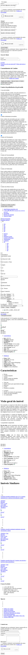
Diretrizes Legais (8, 236)
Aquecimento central (6, 256)
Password (3, 59)
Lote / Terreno (4, 288)
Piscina (2, 270)
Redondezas (4, 298)
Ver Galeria (3, 314)
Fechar (2, 307)
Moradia (3, 279)
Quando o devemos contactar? (8, 33)
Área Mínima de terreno (6, 305)
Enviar (2, 21)
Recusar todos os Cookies (18, 81)
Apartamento (4, 282)
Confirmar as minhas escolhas (8, 204)
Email (2, 58)
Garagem (3, 265)
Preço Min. (3, 294)
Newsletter (6, 213)
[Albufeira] (14, 304)
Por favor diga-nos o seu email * (8, 5)
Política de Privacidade (9, 611)
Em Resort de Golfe (5, 259)
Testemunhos (7, 239)
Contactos (6, 240)
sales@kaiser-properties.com (11, 209)
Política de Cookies (14, 78)
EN (4, 224)
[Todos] (14, 300)
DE (4, 227)
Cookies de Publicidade (6, 168)
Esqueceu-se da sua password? (8, 64)
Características (4, 254)
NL (4, 229)
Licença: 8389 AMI (8, 617)
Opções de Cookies (5, 81)
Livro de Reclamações (9, 614)
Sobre (5, 235)
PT (4, 225)
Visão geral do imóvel (6, 315)
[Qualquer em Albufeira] (14, 303)
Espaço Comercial (5, 291)
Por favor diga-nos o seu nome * (9, 27)
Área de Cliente (7, 216)
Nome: (2, 3)
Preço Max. (3, 295)
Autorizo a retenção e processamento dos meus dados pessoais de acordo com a (13, 11)
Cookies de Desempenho (7, 137)
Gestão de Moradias (9, 238)
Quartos (3, 297)
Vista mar (3, 273)
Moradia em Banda (5, 285)
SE (4, 231)
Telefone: (3, 633)
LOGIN (3, 62)
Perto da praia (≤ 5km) (6, 262)
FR (4, 228)
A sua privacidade (5, 90)
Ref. (2, 276)
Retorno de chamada (9, 214)
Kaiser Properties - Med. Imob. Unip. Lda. (14, 615)
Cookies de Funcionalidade (7, 155)
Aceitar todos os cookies (6, 82)
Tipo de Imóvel (4, 278)
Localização (4, 304)
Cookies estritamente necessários (9, 116)
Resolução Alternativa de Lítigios (12, 613)
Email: (2, 635)
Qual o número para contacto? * (8, 30)
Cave (2, 267)
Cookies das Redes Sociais (7, 186)
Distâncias (6, 355)
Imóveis (6, 233)
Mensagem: (3, 641)
